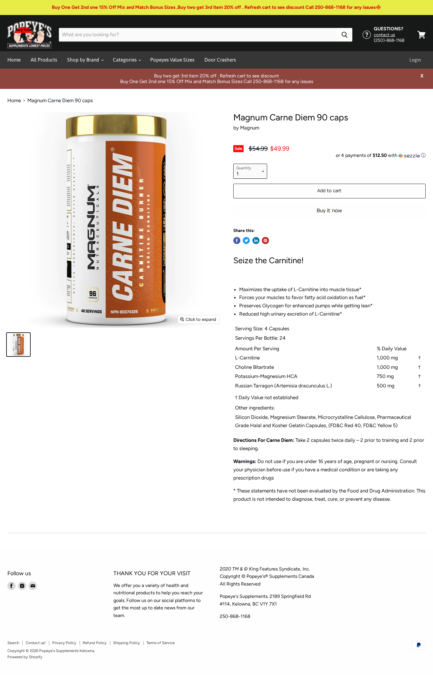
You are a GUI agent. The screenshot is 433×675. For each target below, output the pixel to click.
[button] (329, 155)
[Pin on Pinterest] (265, 240)
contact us (384, 34)
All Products (44, 60)
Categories (125, 60)
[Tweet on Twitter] (246, 240)
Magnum (249, 128)
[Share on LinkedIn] (256, 240)
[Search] (344, 35)
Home (14, 60)
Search (13, 643)
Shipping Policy (126, 643)
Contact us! (36, 643)
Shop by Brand (83, 60)
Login (415, 59)
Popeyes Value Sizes (172, 60)
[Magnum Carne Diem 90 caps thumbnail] (18, 344)
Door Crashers (220, 60)
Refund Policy (95, 643)
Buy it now (329, 211)
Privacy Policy (64, 643)
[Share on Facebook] (236, 240)
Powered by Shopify (24, 657)
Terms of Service (160, 643)
